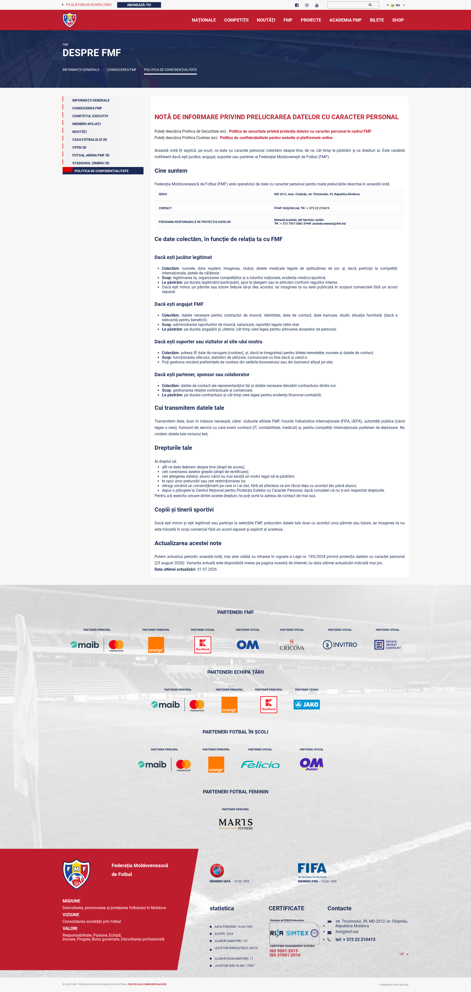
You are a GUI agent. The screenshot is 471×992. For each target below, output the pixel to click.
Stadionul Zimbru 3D (90, 163)
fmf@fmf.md (291, 208)
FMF (65, 44)
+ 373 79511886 (291, 223)
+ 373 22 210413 (318, 208)
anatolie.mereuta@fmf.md (329, 223)
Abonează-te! (139, 5)
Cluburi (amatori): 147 (232, 941)
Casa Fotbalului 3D (89, 140)
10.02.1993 (241, 881)
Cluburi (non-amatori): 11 (235, 958)
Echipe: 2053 (225, 934)
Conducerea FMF (122, 70)
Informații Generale (81, 70)
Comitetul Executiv (90, 116)
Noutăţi (79, 132)
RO (398, 5)
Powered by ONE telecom (394, 985)
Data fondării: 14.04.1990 (234, 926)
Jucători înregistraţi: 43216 (236, 949)
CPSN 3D (79, 147)
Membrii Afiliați (86, 124)
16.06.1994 (329, 881)
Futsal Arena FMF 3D (90, 155)
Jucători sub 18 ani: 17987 (235, 965)
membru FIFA (308, 881)
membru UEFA (220, 881)
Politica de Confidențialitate (170, 70)
